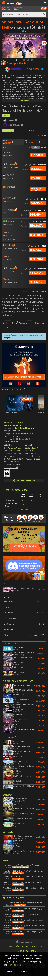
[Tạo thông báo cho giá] (44, 43)
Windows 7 (33, 448)
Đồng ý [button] (24, 971)
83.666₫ (37, 168)
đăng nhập (8, 337)
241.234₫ (36, 273)
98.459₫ (37, 203)
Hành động (19, 428)
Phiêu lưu (29, 428)
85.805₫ (37, 178)
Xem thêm (24, 100)
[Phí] (35, 147)
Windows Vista (14, 448)
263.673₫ (36, 282)
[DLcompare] (24, 941)
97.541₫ (37, 189)
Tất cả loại (8, 130)
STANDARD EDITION (26, 130)
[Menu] (45, 3)
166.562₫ (36, 250)
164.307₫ (36, 235)
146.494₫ (36, 214)
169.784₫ (36, 259)
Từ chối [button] (8, 971)
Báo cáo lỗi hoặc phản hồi (33, 291)
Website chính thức (12, 425)
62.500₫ (37, 155)
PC (7, 115)
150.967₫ (36, 225)
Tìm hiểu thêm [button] (14, 965)
